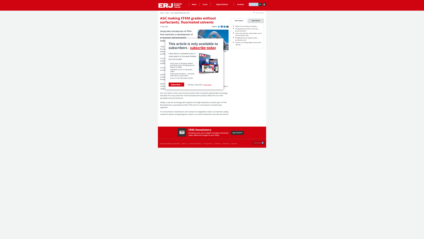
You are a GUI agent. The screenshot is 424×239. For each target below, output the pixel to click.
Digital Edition (222, 4)
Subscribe (234, 143)
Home (162, 13)
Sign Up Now (236, 133)
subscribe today (203, 47)
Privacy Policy (208, 143)
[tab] (239, 20)
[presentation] (239, 20)
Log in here (207, 85)
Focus (205, 4)
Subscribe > (176, 84)
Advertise (226, 143)
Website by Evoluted (259, 143)
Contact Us (217, 143)
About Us (184, 143)
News (194, 4)
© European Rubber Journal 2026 (169, 143)
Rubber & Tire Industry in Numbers (246, 26)
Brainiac (240, 4)
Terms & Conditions (195, 143)
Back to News (260, 13)
